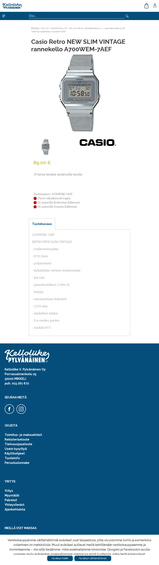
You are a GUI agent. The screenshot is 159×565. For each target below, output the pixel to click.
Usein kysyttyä (16, 449)
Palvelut (11, 500)
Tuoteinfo (12, 458)
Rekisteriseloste (17, 439)
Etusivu (35, 28)
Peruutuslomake (17, 463)
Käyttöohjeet (15, 453)
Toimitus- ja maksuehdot (23, 435)
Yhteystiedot (14, 505)
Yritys (9, 491)
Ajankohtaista (15, 509)
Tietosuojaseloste (18, 444)
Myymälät (12, 495)
